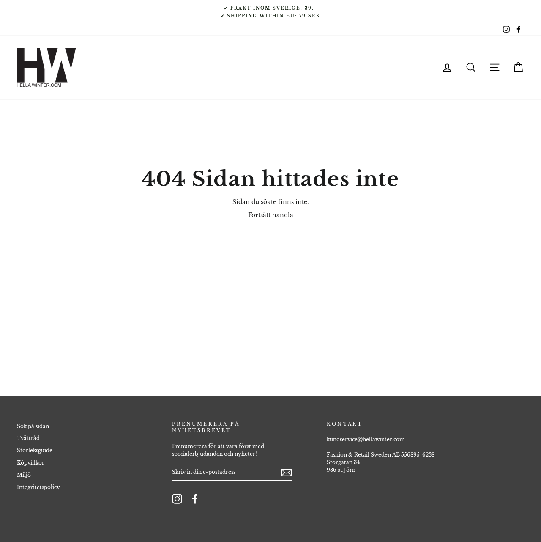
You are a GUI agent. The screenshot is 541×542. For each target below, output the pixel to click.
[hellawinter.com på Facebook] (195, 499)
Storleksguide (34, 450)
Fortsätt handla (270, 215)
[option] (270, 11)
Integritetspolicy (38, 487)
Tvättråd (28, 438)
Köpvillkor (30, 462)
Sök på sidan (33, 426)
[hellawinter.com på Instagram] (177, 499)
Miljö (24, 475)
